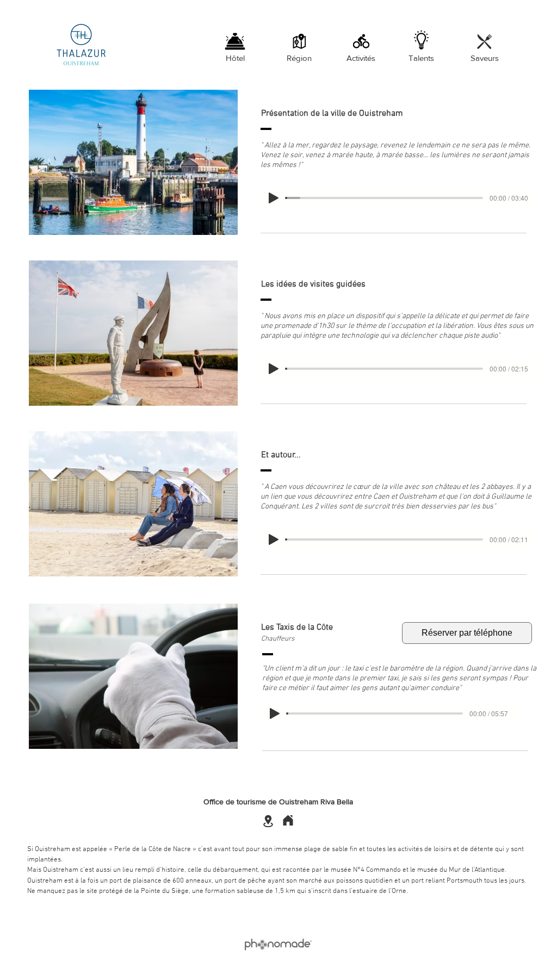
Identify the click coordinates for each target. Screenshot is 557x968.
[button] (133, 162)
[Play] (273, 198)
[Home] (288, 820)
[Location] (268, 821)
